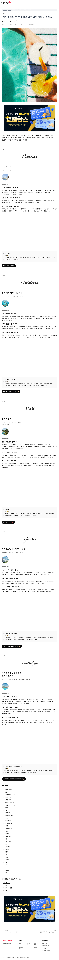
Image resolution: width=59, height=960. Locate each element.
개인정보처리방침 (46, 950)
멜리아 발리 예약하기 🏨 (8, 522)
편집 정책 (32, 25)
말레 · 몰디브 (6, 885)
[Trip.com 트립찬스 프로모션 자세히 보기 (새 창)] (29, 118)
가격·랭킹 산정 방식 (46, 948)
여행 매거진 (36, 947)
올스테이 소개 (45, 943)
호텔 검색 (21, 943)
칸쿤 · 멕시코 (6, 883)
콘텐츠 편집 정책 (45, 945)
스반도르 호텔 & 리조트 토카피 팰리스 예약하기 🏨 (13, 779)
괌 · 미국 (5, 890)
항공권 (28, 947)
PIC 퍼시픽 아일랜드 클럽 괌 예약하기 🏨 (12, 646)
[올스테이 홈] (6, 2)
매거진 (9, 9)
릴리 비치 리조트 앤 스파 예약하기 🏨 (11, 391)
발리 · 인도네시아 (7, 888)
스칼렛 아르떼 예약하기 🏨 (8, 265)
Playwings (5, 9)
